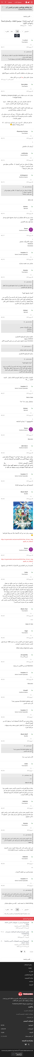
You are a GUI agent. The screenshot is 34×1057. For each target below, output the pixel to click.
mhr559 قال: (28, 322)
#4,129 (2, 616)
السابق (26, 31)
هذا (22, 77)
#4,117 (2, 235)
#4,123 (2, 435)
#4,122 (2, 415)
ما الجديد (30, 1007)
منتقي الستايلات (28, 964)
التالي (7, 31)
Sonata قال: (29, 359)
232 (12, 31)
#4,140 (2, 885)
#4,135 (2, 741)
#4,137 (2, 808)
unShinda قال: (28, 187)
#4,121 (2, 393)
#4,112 (2, 91)
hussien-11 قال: (28, 346)
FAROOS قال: (28, 835)
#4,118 (2, 259)
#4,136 (2, 770)
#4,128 (2, 579)
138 (17, 31)
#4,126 (2, 498)
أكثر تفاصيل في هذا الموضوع (19, 8)
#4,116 (2, 213)
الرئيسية (31, 984)
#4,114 (2, 160)
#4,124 (2, 453)
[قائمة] (32, 2)
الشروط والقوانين (29, 974)
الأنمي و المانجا (18, 926)
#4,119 (2, 277)
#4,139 (2, 863)
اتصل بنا (31, 971)
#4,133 (2, 697)
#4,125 (2, 481)
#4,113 (2, 138)
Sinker (30, 25)
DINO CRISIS (25, 926)
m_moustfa (4, 1036)
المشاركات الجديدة (28, 1010)
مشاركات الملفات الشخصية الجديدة (24, 1014)
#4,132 (2, 679)
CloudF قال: (29, 746)
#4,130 (2, 637)
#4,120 (2, 317)
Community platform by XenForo (17, 1050)
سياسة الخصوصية (29, 978)
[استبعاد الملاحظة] (2, 7)
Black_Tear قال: (28, 775)
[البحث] (2, 2)
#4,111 (2, 47)
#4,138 (2, 830)
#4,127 (2, 555)
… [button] (20, 31)
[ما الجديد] (5, 2)
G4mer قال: (29, 282)
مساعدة (31, 981)
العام (25, 935)
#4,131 (2, 661)
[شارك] (6, 47)
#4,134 (2, 717)
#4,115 (2, 182)
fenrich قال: (29, 52)
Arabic (30, 968)
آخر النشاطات (30, 1017)
